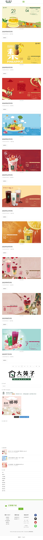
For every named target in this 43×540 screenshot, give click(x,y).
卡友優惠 (3, 476)
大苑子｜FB (5, 421)
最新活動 (3, 486)
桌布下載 (11, 34)
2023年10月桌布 (7, 247)
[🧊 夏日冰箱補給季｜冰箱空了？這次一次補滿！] (4, 458)
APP (3, 472)
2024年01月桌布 (7, 139)
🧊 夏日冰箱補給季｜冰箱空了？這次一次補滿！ (16, 457)
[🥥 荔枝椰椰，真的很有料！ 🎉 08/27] (11, 405)
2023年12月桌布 (7, 175)
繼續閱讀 (4, 37)
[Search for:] (21, 386)
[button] (23, 1)
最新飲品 (3, 488)
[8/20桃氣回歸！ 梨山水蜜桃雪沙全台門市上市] (4, 465)
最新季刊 (3, 484)
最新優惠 (3, 482)
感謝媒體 (3, 478)
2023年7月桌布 (7, 354)
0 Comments (16, 452)
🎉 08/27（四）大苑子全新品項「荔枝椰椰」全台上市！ (17, 451)
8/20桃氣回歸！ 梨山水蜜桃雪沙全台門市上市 (16, 464)
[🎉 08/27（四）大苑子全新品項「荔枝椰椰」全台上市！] (4, 451)
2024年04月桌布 (7, 32)
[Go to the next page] (39, 366)
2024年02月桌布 (7, 103)
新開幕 (3, 480)
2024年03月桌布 (7, 67)
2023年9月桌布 (7, 282)
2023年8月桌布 (7, 318)
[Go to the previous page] (13, 366)
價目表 (3, 474)
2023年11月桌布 (7, 211)
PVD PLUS (31, 531)
